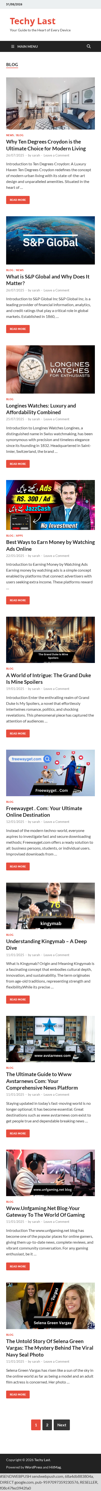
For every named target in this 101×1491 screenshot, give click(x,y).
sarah (36, 155)
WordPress (33, 1467)
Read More (16, 199)
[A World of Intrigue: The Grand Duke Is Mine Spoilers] (50, 640)
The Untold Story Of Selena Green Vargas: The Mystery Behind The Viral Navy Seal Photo (49, 1348)
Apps (19, 535)
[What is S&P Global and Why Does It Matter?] (50, 240)
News (10, 135)
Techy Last (33, 21)
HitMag (55, 1467)
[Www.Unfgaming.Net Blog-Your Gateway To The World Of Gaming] (50, 1173)
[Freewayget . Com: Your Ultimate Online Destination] (50, 773)
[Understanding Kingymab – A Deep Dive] (50, 906)
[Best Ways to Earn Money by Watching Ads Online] (50, 505)
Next (61, 1424)
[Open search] (88, 46)
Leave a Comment (56, 155)
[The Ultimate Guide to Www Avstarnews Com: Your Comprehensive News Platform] (50, 1039)
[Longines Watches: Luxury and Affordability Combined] (50, 369)
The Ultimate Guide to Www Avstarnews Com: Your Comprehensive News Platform (42, 1081)
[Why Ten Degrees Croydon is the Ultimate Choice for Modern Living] (50, 103)
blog (20, 135)
